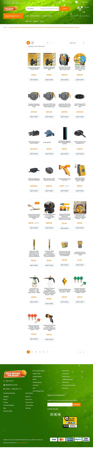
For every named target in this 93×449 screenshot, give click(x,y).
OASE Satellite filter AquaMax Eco (80, 142)
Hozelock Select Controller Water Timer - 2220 (80, 179)
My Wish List (68, 2)
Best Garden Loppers (39, 371)
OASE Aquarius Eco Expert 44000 (34, 142)
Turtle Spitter (47, 142)
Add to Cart (34, 79)
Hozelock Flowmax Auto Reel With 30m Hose (34, 105)
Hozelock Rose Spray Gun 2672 (65, 179)
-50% (67, 166)
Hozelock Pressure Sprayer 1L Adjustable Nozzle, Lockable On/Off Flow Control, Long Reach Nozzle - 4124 (49, 291)
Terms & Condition (8, 405)
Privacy (5, 402)
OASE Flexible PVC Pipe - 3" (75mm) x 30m (79, 105)
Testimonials (29, 405)
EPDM (34, 379)
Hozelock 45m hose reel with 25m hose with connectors (64, 68)
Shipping (5, 396)
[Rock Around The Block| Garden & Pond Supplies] (10, 8)
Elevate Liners (47, 16)
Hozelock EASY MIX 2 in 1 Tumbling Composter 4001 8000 (49, 216)
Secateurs (65, 388)
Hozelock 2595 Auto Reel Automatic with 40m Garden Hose (49, 105)
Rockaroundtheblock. (22, 442)
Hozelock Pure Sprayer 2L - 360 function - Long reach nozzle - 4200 (34, 290)
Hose (34, 388)
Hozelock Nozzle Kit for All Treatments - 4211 (49, 68)
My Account (57, 2)
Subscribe (76, 404)
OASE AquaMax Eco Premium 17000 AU (34, 179)
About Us (28, 21)
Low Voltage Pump (38, 391)
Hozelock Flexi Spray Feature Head (34, 68)
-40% (37, 203)
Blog (41, 21)
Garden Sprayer (37, 382)
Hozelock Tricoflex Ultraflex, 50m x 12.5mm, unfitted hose (80, 68)
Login (77, 2)
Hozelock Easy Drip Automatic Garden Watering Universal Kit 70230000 (64, 253)
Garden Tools (36, 373)
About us (28, 396)
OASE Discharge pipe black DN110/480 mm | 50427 (64, 142)
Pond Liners (65, 373)
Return (5, 399)
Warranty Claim (7, 411)
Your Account (29, 402)
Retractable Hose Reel (68, 385)
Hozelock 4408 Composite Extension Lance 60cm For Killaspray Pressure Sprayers (49, 254)
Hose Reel (35, 385)
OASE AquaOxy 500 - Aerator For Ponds (49, 179)
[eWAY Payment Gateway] (70, 422)
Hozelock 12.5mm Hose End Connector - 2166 (80, 254)
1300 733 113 (75, 16)
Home (5, 27)
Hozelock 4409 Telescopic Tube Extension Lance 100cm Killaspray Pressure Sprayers (34, 254)
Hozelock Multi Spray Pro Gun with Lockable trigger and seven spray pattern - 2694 (49, 328)
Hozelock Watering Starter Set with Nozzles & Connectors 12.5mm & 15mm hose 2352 (65, 217)
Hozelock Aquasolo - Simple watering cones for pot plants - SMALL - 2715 (34, 327)
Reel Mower (65, 382)
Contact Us (28, 399)
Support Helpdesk (86, 16)
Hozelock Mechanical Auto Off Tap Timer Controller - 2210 (65, 291)
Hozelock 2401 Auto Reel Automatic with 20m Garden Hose (65, 105)
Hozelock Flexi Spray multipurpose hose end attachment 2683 (34, 216)
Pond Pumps (65, 376)
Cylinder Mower (37, 376)
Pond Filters (65, 371)
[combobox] (47, 9)
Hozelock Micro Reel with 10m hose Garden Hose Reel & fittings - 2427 (80, 216)
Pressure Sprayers (67, 379)
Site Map (28, 408)
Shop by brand (35, 16)
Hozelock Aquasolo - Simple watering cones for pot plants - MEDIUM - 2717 (80, 290)
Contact (36, 21)
